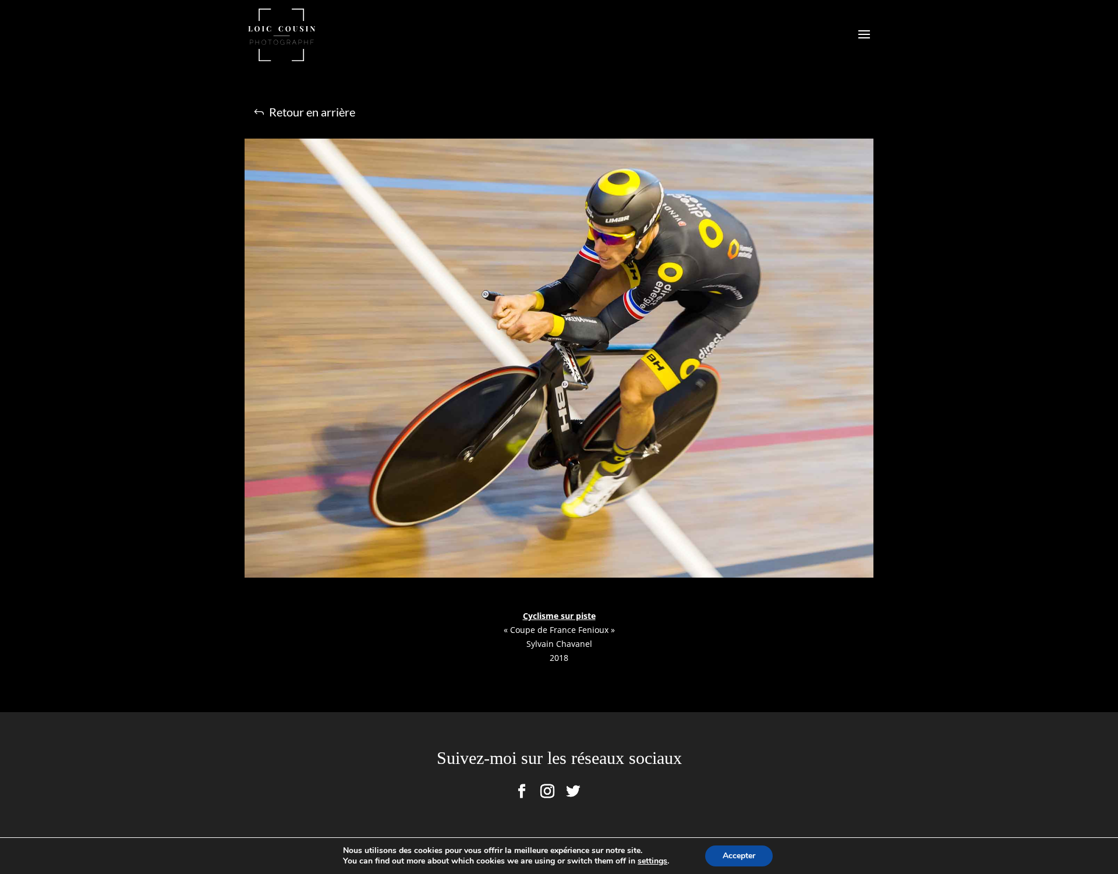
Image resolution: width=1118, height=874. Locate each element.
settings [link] (652, 860)
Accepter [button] (739, 855)
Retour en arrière (312, 112)
